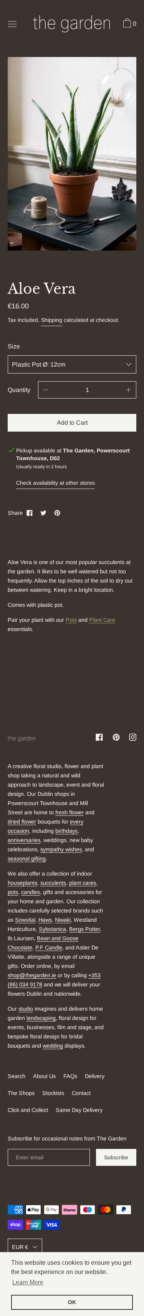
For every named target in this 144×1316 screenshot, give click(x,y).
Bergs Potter (84, 929)
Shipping (51, 320)
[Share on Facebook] (29, 512)
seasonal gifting (27, 859)
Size (14, 346)
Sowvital (25, 920)
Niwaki (63, 920)
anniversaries (24, 840)
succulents (53, 883)
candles (30, 892)
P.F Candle (48, 947)
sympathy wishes (61, 849)
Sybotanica (52, 929)
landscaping (41, 1018)
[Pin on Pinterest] (57, 512)
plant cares (82, 883)
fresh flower (69, 812)
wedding (53, 1046)
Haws (45, 920)
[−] (45, 390)
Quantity (19, 390)
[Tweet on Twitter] (43, 512)
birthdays (66, 831)
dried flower (22, 822)
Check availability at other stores (55, 483)
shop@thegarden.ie (32, 975)
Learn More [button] (27, 1282)
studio (25, 1009)
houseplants (22, 883)
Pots (71, 620)
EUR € (20, 1247)
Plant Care (102, 620)
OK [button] (72, 1302)
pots (13, 892)
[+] (128, 390)
